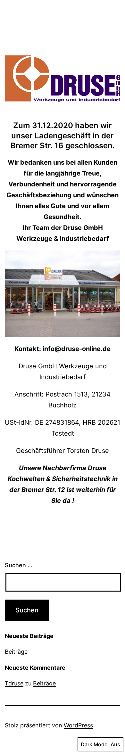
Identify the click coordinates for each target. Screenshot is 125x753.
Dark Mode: (95, 744)
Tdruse (14, 683)
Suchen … (18, 565)
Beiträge (16, 651)
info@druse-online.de (77, 349)
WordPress (78, 725)
